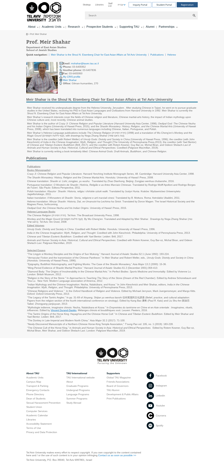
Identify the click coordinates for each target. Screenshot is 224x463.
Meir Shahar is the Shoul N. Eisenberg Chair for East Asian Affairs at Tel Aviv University (99, 54)
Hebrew (171, 54)
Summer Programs (76, 398)
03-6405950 (72, 73)
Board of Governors (117, 386)
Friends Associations (118, 381)
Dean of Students (36, 398)
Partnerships (166, 26)
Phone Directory (35, 394)
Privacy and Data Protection (41, 432)
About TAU (32, 373)
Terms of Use (33, 428)
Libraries (99, 5)
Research (74, 26)
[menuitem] (86, 4)
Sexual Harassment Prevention (43, 402)
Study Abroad (73, 402)
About (69, 381)
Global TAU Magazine (119, 377)
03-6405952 (74, 66)
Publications (157, 54)
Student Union (34, 407)
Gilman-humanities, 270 (80, 83)
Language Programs (77, 394)
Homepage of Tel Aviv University (27, 34)
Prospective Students (99, 26)
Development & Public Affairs (122, 394)
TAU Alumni (113, 390)
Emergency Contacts (37, 390)
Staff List (110, 4)
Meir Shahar (70, 80)
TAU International (76, 373)
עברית (120, 5)
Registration (187, 4)
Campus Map (33, 381)
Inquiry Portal (140, 4)
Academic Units (51, 26)
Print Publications (116, 398)
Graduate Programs (77, 386)
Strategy (87, 5)
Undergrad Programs (78, 390)
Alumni (150, 26)
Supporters (113, 373)
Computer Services (36, 411)
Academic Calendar (37, 415)
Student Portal (164, 4)
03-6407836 (79, 70)
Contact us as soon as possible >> (117, 455)
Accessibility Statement (39, 423)
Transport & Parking (37, 386)
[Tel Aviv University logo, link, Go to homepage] (44, 12)
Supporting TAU (129, 26)
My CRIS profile (71, 76)
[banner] (112, 15)
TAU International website (80, 377)
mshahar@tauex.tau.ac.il (85, 63)
